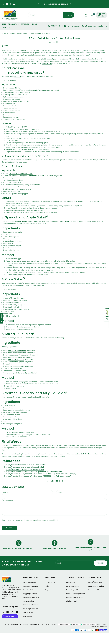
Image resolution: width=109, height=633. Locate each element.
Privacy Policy (64, 624)
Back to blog (56, 480)
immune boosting (35, 59)
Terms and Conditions (31, 605)
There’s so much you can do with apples (17, 221)
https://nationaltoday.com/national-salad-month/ (26, 465)
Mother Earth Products (83, 454)
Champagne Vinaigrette (12, 424)
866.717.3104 (56, 26)
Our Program (50, 582)
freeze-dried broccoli (17, 88)
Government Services (96, 590)
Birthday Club (28, 590)
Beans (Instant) (72, 582)
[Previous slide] (38, 4)
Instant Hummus (72, 586)
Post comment (9, 528)
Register (48, 590)
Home (4, 34)
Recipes (12, 34)
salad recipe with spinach (59, 221)
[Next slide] (70, 4)
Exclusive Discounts (30, 586)
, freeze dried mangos (29, 454)
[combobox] (51, 15)
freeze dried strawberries (18, 355)
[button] (107, 312)
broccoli (17, 76)
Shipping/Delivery (30, 594)
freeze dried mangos (16, 359)
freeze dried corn (17, 298)
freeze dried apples (15, 232)
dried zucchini (64, 454)
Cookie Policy (75, 624)
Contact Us (27, 616)
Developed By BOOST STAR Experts (42, 624)
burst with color (37, 338)
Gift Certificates (29, 582)
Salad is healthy (8, 59)
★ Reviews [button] (2, 318)
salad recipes (47, 63)
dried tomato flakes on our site (41, 176)
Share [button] (6, 46)
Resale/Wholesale (95, 582)
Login (47, 586)
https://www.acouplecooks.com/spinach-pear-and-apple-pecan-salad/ (34, 471)
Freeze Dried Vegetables (75, 594)
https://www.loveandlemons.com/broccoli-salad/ (25, 467)
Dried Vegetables (73, 590)
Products (12, 24)
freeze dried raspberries (17, 353)
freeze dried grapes (16, 362)
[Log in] (86, 15)
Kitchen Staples (72, 601)
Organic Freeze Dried (74, 597)
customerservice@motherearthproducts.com (86, 26)
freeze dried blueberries (17, 350)
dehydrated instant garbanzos (20, 173)
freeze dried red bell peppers (19, 410)
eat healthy (21, 55)
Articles (25, 24)
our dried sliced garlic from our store (35, 90)
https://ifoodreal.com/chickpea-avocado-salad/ (25, 469)
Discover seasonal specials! (54, 4)
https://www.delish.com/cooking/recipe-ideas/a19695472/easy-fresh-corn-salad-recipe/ (41, 474)
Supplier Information (96, 586)
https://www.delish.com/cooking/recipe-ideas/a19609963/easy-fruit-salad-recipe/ (38, 476)
